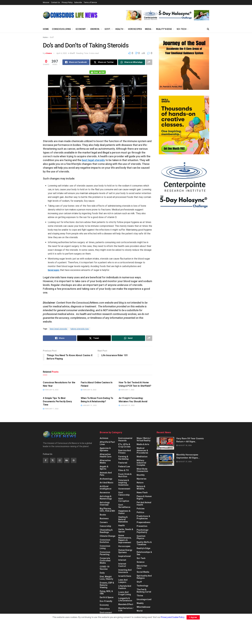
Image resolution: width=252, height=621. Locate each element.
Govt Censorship (124, 493)
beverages (53, 270)
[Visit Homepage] (70, 15)
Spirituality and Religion (144, 577)
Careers (104, 522)
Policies (141, 508)
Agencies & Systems (105, 449)
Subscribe (78, 2)
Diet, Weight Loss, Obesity (106, 577)
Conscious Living (61, 29)
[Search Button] (208, 29)
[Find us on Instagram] (59, 460)
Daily (102, 573)
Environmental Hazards (125, 439)
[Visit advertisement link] (167, 15)
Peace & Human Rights (144, 497)
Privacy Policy (67, 2)
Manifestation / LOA (125, 609)
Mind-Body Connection (142, 470)
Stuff (52, 37)
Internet (122, 560)
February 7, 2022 (127, 390)
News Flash (142, 492)
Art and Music (106, 482)
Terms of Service (90, 2)
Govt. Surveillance (124, 506)
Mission (46, 2)
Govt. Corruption (123, 499)
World (139, 611)
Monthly (141, 475)
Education (105, 609)
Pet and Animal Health (144, 503)
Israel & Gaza (124, 576)
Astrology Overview (105, 503)
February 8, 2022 (51, 390)
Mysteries (141, 479)
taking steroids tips (80, 329)
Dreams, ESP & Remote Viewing (107, 585)
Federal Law (124, 466)
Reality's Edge (143, 548)
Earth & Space (106, 597)
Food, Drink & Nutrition (125, 475)
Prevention (142, 526)
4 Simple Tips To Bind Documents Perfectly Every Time (57, 401)
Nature (140, 482)
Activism (104, 438)
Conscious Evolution (105, 541)
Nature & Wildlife (141, 487)
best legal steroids (93, 160)
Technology (142, 585)
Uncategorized (144, 599)
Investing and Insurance (125, 571)
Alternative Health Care (105, 455)
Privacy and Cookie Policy (172, 617)
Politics (140, 512)
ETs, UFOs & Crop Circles (124, 445)
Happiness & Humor (124, 512)
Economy (81, 29)
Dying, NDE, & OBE (106, 592)
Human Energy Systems (125, 551)
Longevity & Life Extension (125, 599)
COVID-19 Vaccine (104, 568)
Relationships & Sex (144, 553)
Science (140, 562)
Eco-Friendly (106, 601)
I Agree (193, 617)
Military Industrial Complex (141, 462)
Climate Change (107, 536)
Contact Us (55, 2)
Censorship (105, 526)
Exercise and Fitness (124, 451)
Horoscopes (135, 29)
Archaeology (106, 479)
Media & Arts (143, 444)
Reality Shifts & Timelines (144, 543)
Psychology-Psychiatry (143, 531)
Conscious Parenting (105, 553)
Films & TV (123, 470)
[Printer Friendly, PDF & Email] (97, 72)
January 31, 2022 (89, 405)
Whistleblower (143, 607)
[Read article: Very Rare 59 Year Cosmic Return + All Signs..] (165, 443)
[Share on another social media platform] (149, 62)
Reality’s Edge (164, 29)
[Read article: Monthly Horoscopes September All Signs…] (165, 459)
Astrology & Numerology (106, 497)
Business (104, 518)
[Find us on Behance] (66, 460)
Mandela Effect (125, 604)
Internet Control (122, 565)
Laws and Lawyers (122, 581)
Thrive (140, 595)
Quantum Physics (141, 537)
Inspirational (124, 556)
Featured (122, 463)
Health (119, 29)
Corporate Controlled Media (105, 560)
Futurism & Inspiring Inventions (123, 482)
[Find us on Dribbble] (73, 460)
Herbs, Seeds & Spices (125, 530)
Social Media (143, 572)
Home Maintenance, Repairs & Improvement (124, 539)
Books (103, 515)
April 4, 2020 (61, 53)
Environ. (95, 29)
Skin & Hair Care (142, 567)
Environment (106, 612)
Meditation (142, 456)
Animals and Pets (106, 473)
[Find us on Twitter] (52, 460)
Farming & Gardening (123, 457)
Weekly (140, 603)
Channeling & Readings (106, 531)
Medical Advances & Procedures (142, 450)
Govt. (108, 29)
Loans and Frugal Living (124, 593)
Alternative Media (105, 461)
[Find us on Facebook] (45, 460)
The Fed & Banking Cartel (144, 590)
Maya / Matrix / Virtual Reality (144, 439)
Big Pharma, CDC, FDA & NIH (107, 509)
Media (148, 29)
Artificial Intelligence (105, 487)
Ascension (105, 492)
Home (46, 29)
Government (124, 489)
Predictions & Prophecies (143, 517)
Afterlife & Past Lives (107, 443)
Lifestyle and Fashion (124, 587)
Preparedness (143, 522)
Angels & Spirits (104, 467)
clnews (48, 53)
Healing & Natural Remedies (123, 519)
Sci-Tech (181, 29)
